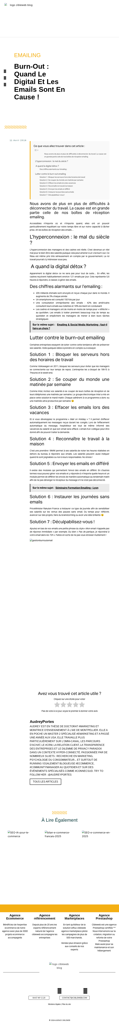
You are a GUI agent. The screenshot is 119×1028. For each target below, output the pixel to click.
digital (48, 273)
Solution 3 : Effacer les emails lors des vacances (58, 183)
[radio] (57, 705)
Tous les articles (45, 781)
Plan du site (66, 1004)
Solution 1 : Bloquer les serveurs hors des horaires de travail (62, 177)
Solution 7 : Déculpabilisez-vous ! (52, 195)
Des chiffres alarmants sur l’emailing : (53, 169)
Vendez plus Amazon (71, 943)
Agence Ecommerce (15, 917)
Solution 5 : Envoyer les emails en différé (55, 189)
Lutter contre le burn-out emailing (50, 174)
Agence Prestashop (104, 917)
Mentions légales (54, 1004)
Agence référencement (44, 917)
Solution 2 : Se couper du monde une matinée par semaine (61, 180)
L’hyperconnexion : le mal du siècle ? (51, 161)
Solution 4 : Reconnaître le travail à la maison (56, 186)
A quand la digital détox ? (47, 166)
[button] (89, 20)
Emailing (27, 55)
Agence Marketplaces (74, 917)
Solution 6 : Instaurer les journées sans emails (57, 192)
